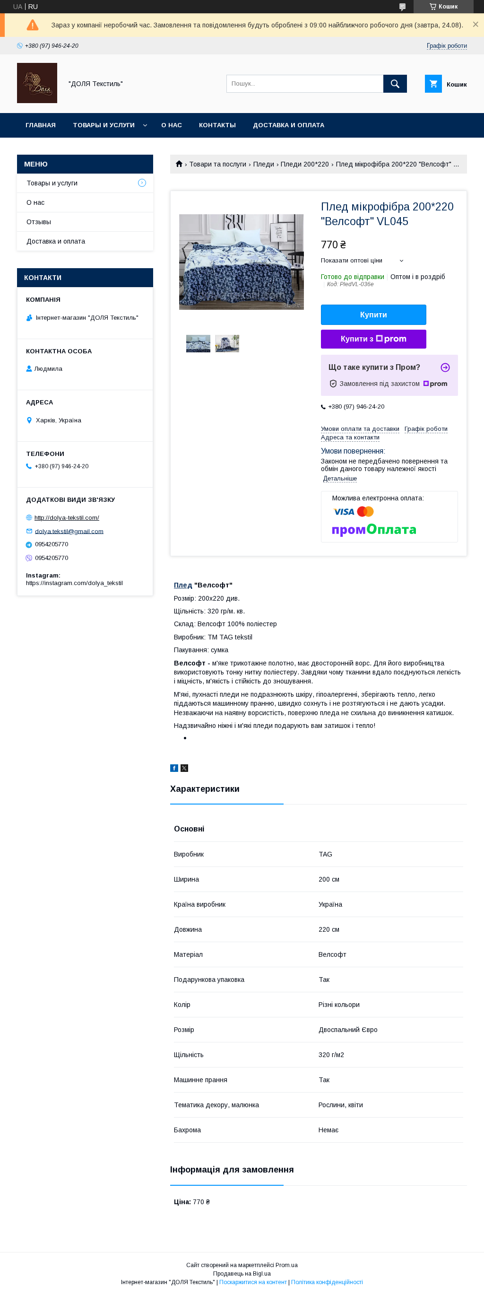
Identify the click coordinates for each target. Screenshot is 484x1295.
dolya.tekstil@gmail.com (69, 530)
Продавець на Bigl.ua (242, 1273)
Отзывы (38, 222)
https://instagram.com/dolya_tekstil (74, 582)
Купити (373, 315)
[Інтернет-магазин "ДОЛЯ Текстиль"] (37, 101)
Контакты (217, 125)
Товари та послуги (217, 164)
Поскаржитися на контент (253, 1282)
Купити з (357, 339)
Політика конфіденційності (327, 1282)
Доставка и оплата (288, 125)
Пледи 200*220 (305, 164)
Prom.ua (287, 1265)
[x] (184, 769)
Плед (183, 585)
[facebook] (174, 769)
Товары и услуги (104, 125)
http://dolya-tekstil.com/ (67, 517)
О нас (171, 125)
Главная (41, 125)
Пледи (263, 164)
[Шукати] (395, 84)
